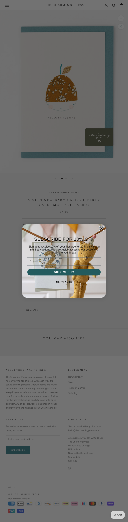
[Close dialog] (101, 228)
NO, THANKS (64, 282)
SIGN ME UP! (64, 272)
